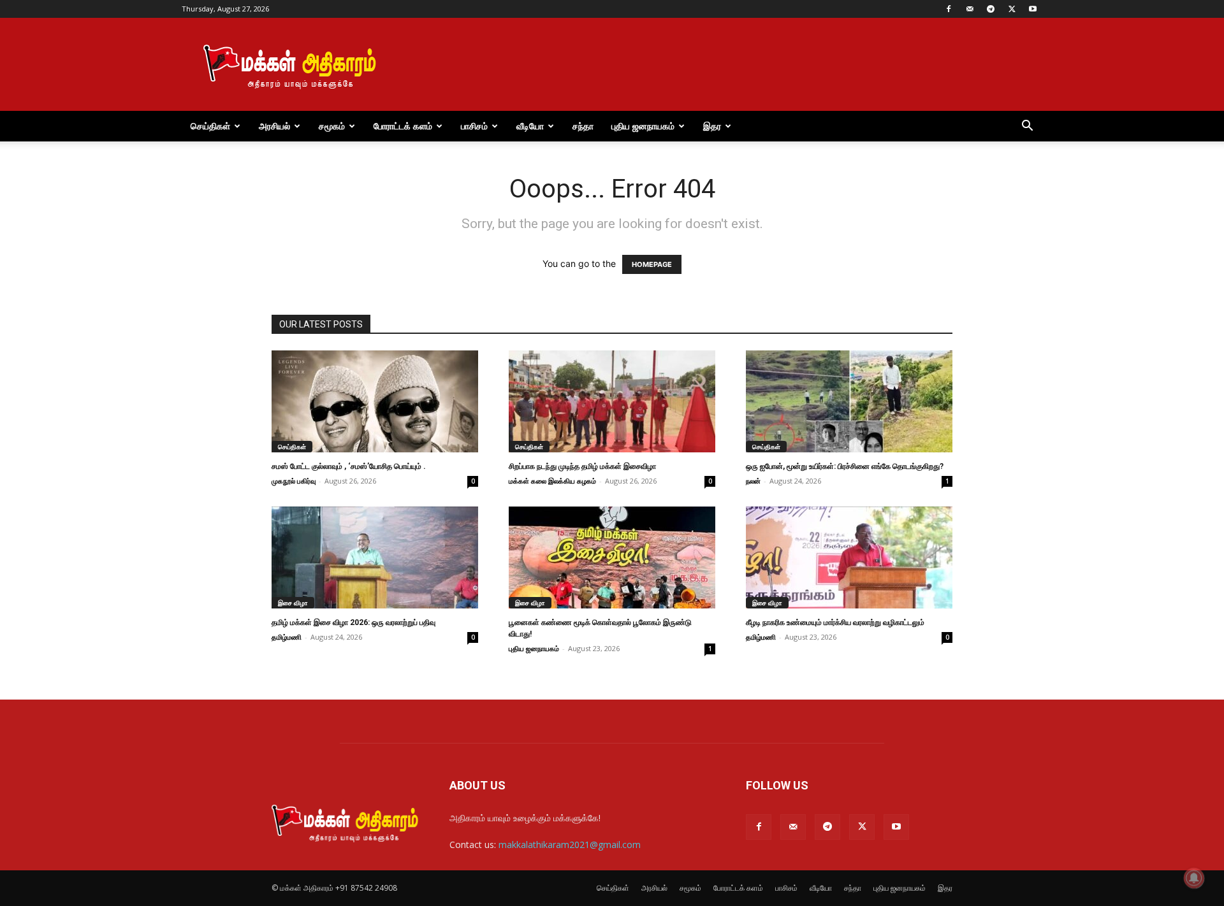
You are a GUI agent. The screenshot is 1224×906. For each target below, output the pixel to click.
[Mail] (969, 9)
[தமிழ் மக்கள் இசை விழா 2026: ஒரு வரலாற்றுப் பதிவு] (375, 557)
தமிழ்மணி (287, 637)
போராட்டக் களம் (403, 126)
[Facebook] (948, 9)
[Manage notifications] (1194, 878)
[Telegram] (990, 9)
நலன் (753, 480)
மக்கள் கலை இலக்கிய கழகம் (552, 480)
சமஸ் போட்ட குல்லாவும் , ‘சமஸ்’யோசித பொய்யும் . (349, 466)
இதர (712, 126)
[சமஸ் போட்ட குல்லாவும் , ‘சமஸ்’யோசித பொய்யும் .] (375, 401)
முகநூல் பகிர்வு (294, 480)
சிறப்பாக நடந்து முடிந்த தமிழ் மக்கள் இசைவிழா (582, 466)
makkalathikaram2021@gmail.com (570, 844)
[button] (1027, 127)
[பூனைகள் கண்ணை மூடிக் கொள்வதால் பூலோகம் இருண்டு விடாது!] (612, 557)
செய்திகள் (210, 126)
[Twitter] (1011, 9)
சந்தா (583, 126)
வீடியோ (530, 126)
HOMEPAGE (652, 264)
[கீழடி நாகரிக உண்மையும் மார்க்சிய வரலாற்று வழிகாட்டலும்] (849, 557)
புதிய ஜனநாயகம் (642, 126)
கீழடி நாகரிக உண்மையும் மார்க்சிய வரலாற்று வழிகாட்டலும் (835, 622)
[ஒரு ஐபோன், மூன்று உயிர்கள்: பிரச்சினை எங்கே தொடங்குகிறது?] (849, 401)
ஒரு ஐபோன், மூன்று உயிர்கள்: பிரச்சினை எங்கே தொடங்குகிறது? (844, 466)
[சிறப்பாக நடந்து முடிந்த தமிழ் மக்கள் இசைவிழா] (612, 401)
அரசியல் (274, 126)
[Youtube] (1032, 9)
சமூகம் (332, 126)
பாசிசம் (474, 126)
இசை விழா (293, 602)
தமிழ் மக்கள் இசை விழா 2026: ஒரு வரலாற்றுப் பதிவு (353, 622)
